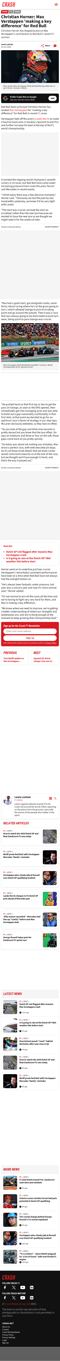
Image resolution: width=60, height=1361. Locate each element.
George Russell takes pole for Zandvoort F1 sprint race (17, 939)
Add (52, 98)
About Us (6, 1327)
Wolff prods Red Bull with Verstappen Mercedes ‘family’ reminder (21, 856)
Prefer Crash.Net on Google (23, 97)
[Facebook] (5, 1288)
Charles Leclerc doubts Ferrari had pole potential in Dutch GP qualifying (38, 1200)
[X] (14, 1288)
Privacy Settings (8, 1338)
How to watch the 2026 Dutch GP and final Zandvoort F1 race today (20, 835)
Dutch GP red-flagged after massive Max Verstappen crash (29, 553)
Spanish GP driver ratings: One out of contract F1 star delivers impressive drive (45, 660)
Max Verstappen (18, 110)
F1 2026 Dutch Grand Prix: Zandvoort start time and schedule (37, 1181)
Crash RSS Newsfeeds (11, 1332)
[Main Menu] (56, 4)
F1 (11, 11)
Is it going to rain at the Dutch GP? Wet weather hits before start (28, 559)
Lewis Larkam (7, 44)
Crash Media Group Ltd (17, 1304)
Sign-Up (5, 1343)
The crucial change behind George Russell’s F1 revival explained (35, 1218)
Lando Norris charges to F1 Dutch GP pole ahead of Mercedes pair (20, 897)
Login (4, 1340)
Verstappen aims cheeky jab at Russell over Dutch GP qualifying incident (21, 876)
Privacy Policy (50, 643)
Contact (5, 1330)
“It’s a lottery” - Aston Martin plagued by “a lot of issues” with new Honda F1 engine (37, 1256)
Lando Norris (41, 119)
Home (5, 11)
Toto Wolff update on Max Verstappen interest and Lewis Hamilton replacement (14, 660)
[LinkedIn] (32, 1288)
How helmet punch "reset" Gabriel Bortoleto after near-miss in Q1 (36, 1043)
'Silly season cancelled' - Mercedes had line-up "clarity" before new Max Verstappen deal (21, 919)
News (17, 11)
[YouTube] (23, 1288)
